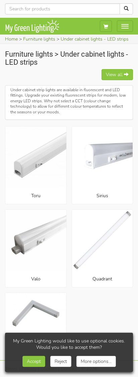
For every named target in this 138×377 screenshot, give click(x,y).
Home (11, 39)
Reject (61, 361)
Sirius (102, 196)
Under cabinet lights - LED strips (95, 39)
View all (115, 74)
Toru (36, 196)
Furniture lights (39, 39)
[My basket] (106, 26)
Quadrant (102, 279)
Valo (36, 279)
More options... (96, 361)
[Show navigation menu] (125, 26)
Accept (34, 361)
